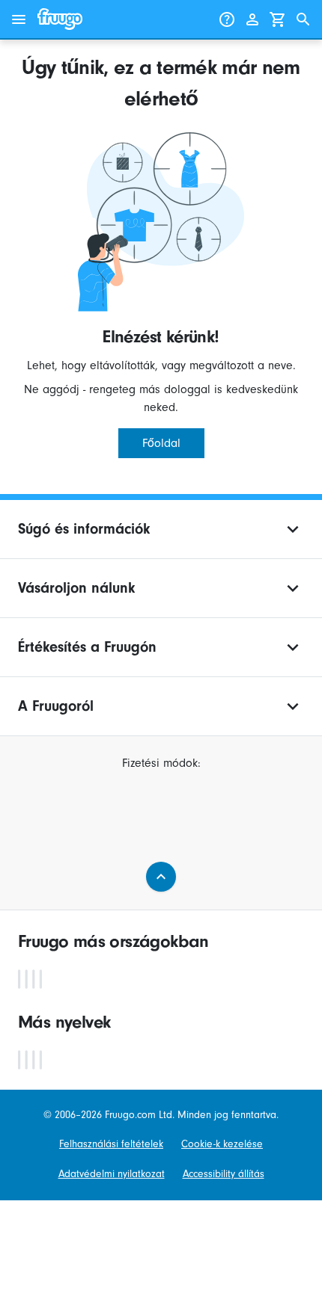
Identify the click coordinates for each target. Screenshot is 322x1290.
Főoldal (161, 443)
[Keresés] (303, 19)
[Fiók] (252, 19)
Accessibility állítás (223, 1173)
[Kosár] (278, 19)
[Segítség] (227, 19)
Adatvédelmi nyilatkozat (111, 1173)
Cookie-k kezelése (222, 1144)
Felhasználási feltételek (111, 1144)
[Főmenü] (18, 19)
